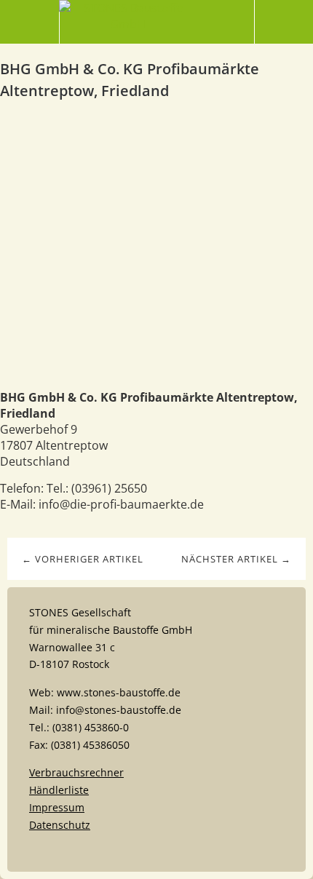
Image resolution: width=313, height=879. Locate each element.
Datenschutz (59, 825)
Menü (30, 22)
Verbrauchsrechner (76, 772)
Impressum (56, 807)
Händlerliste (59, 790)
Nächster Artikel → (236, 558)
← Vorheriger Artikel (82, 558)
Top (156, 851)
